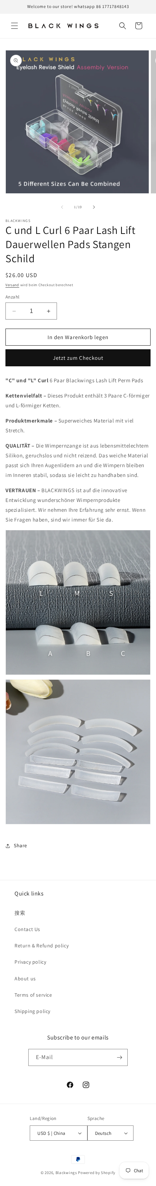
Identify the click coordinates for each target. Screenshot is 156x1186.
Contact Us (27, 929)
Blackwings (66, 1172)
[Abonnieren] (119, 1057)
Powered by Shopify (96, 1172)
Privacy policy (30, 962)
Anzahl (12, 297)
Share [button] (20, 845)
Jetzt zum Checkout (78, 357)
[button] (14, 26)
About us (25, 978)
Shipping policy (32, 1011)
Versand (12, 285)
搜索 (20, 913)
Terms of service (33, 995)
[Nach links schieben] (62, 207)
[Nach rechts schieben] (94, 207)
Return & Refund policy (42, 945)
